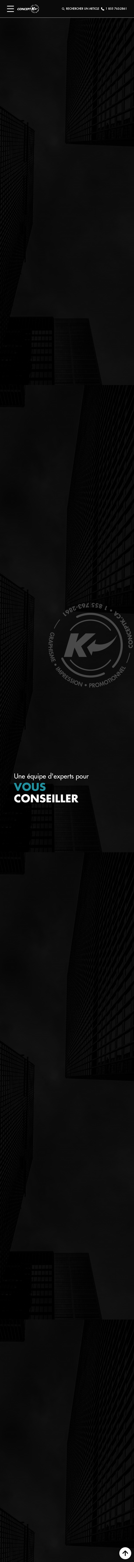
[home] (28, 9)
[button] (10, 9)
